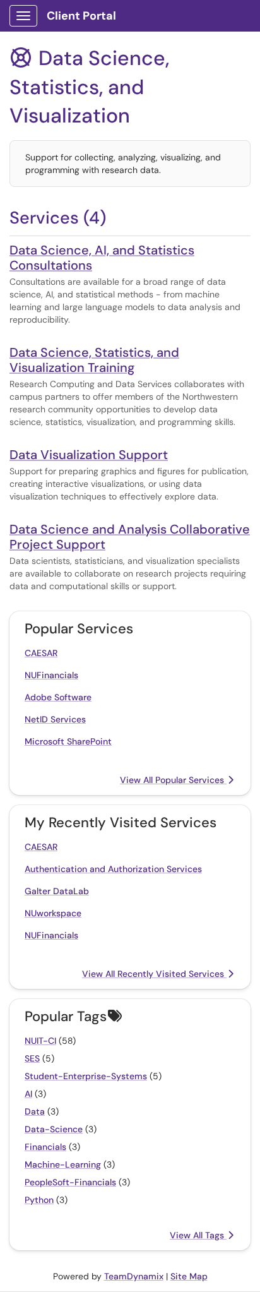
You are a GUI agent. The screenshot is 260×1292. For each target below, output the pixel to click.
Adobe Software (58, 697)
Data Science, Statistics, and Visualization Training (94, 360)
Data (35, 1111)
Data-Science (54, 1129)
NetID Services (55, 719)
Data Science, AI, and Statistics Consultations (101, 257)
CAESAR (41, 653)
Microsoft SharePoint (68, 741)
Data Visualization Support (88, 454)
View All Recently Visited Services (154, 973)
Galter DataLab (57, 891)
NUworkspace (53, 913)
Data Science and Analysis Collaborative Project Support (129, 537)
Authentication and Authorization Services (113, 869)
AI (28, 1093)
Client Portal (81, 15)
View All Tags (198, 1235)
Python (39, 1199)
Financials (45, 1146)
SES (32, 1058)
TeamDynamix (133, 1276)
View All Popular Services (173, 780)
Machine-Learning (63, 1164)
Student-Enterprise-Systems (86, 1076)
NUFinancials (51, 675)
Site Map (189, 1276)
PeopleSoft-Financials (70, 1182)
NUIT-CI (40, 1040)
